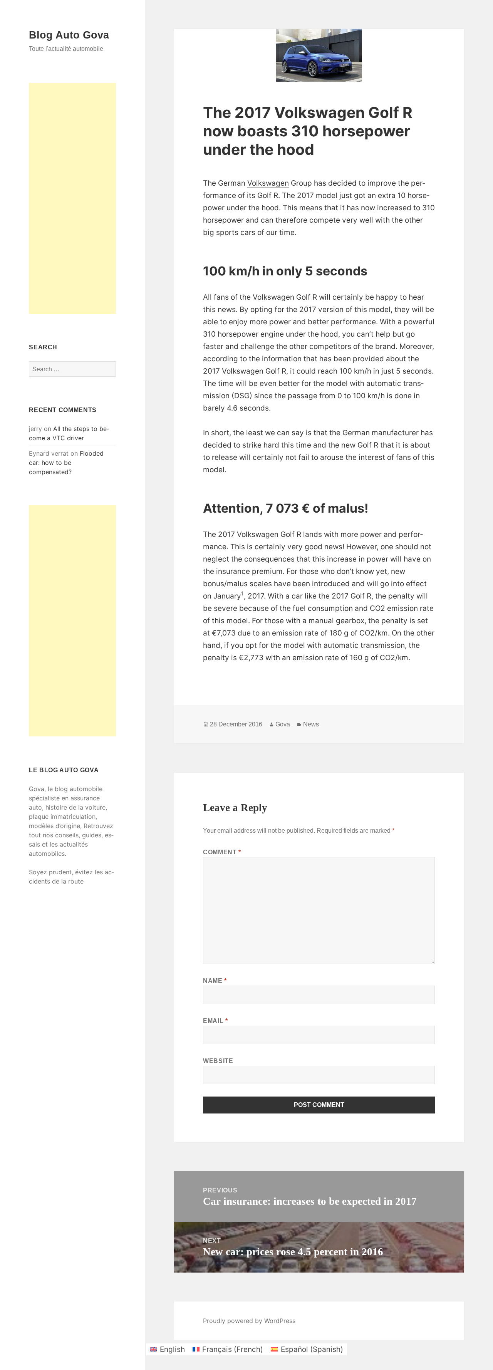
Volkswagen (268, 183)
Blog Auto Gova (69, 35)
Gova (282, 724)
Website (218, 1061)
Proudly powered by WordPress (249, 1321)
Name (215, 981)
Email (215, 1021)
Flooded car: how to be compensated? (66, 462)
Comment (222, 852)
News (311, 724)
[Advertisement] (72, 198)
